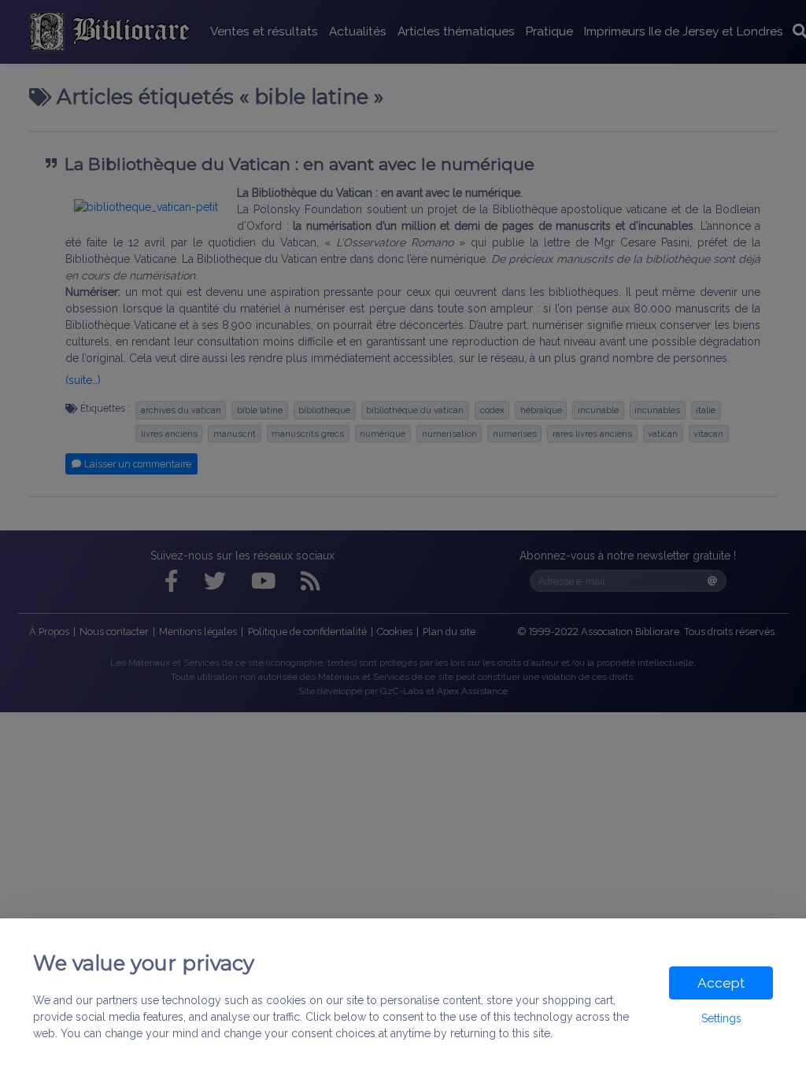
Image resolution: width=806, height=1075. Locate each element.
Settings (721, 1018)
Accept (721, 983)
